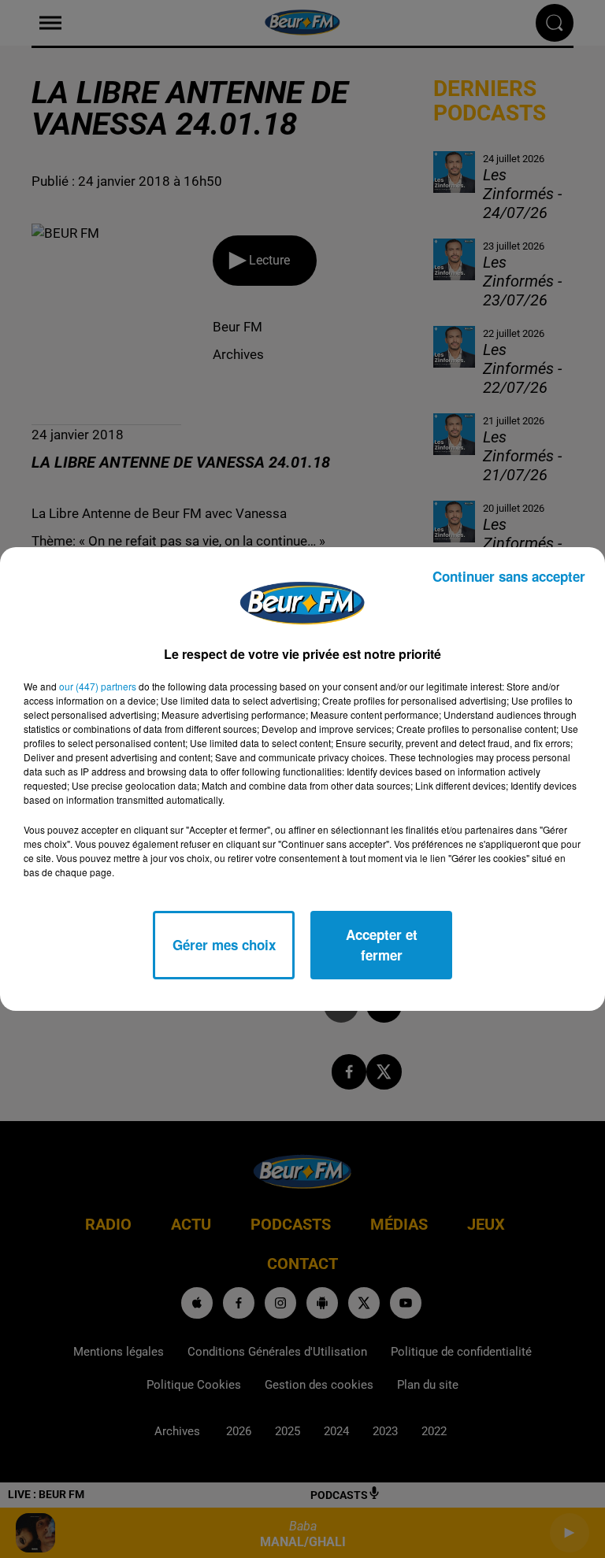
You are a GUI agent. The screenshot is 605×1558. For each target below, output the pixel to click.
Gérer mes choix (224, 944)
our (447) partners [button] (97, 686)
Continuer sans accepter (508, 576)
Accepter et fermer (382, 944)
